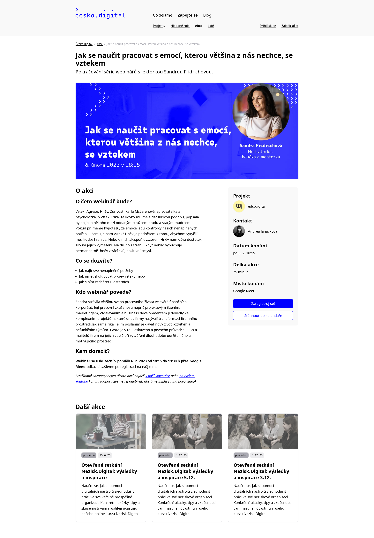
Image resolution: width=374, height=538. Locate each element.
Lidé (211, 26)
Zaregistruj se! (263, 303)
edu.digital (257, 206)
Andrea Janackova (262, 231)
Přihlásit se (268, 26)
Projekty (159, 26)
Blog (207, 15)
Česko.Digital (84, 44)
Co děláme (162, 15)
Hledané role (180, 26)
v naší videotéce (158, 375)
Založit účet (289, 26)
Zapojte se (188, 15)
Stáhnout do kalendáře (263, 315)
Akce (198, 26)
